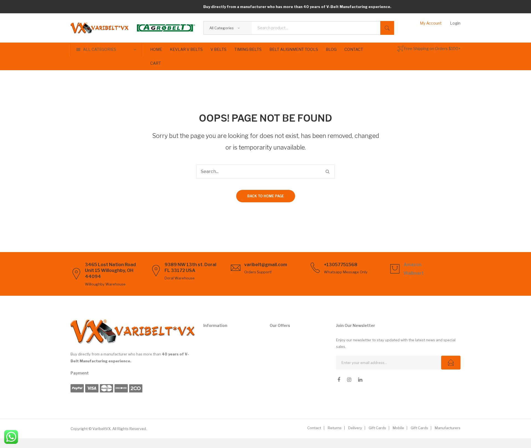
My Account (431, 23)
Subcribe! (450, 363)
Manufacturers (447, 428)
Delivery (355, 428)
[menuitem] (156, 49)
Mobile (398, 428)
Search (387, 28)
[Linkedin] (360, 379)
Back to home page (265, 196)
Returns (335, 428)
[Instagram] (349, 379)
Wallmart (414, 273)
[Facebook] (339, 379)
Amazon (412, 264)
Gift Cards (377, 428)
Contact (314, 428)
